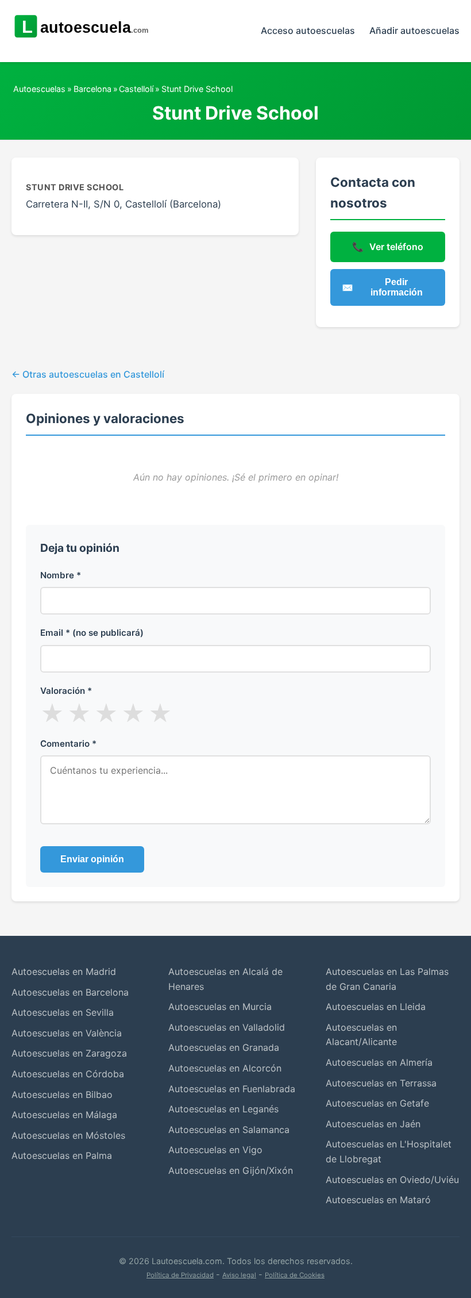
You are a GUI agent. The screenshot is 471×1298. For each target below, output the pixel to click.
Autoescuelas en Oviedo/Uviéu (392, 1179)
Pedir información (382, 287)
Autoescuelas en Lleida (376, 1006)
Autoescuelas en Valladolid (226, 1027)
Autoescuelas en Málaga (64, 1114)
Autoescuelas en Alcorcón (224, 1068)
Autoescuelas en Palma (61, 1155)
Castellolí (136, 89)
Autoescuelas (39, 89)
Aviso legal (239, 1275)
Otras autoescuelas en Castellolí (93, 374)
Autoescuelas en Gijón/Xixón (230, 1170)
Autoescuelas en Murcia (220, 1006)
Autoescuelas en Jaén (373, 1124)
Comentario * (68, 743)
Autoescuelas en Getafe (377, 1103)
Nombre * (60, 575)
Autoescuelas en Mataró (378, 1199)
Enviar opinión (92, 859)
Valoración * (66, 690)
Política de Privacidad (180, 1275)
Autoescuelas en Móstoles (68, 1135)
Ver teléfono (387, 246)
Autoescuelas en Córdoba (67, 1074)
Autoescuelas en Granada (223, 1047)
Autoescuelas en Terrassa (381, 1083)
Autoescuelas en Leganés (223, 1109)
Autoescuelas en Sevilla (62, 1012)
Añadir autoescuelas (414, 30)
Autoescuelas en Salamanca (228, 1129)
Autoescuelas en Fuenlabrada (231, 1089)
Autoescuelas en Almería (379, 1062)
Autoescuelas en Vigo (215, 1149)
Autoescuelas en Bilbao (62, 1094)
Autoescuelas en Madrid (63, 971)
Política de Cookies (295, 1275)
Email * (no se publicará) (92, 632)
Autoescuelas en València (66, 1033)
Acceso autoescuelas (308, 30)
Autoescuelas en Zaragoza (69, 1053)
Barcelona (92, 89)
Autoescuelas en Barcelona (70, 992)
